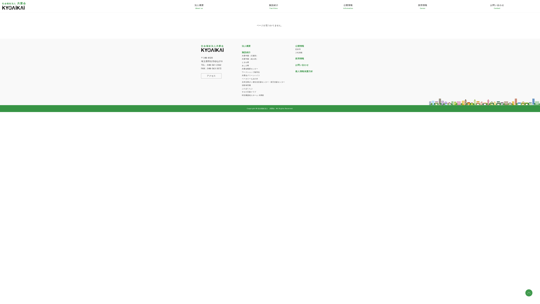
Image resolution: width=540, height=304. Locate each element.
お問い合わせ (497, 6)
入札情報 (298, 53)
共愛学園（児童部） (250, 56)
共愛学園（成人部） (250, 59)
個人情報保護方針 (304, 71)
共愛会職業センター (250, 69)
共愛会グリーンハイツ (251, 75)
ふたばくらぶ (247, 89)
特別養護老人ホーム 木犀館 (253, 95)
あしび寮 (245, 66)
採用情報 (422, 6)
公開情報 (348, 6)
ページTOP (529, 293)
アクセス (211, 76)
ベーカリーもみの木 (250, 79)
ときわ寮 (245, 62)
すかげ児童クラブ (249, 92)
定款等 (298, 49)
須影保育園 (246, 85)
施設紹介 (273, 6)
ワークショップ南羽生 (251, 72)
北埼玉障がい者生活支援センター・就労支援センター (263, 82)
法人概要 (199, 6)
